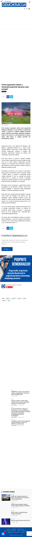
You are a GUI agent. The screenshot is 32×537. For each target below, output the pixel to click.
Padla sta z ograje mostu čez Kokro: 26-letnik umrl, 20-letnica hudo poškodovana (20, 498)
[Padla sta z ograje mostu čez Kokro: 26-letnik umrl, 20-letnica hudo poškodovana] (6, 497)
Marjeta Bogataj (14, 405)
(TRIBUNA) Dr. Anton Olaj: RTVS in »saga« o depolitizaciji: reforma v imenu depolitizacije (20, 393)
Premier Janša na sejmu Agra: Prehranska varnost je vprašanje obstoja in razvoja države (20, 402)
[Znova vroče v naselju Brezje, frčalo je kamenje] (6, 513)
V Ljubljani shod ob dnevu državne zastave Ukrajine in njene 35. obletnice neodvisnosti (20, 422)
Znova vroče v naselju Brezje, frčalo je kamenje (19, 513)
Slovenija (13, 419)
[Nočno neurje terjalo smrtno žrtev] (6, 521)
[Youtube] (29, 9)
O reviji (8, 529)
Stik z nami (24, 530)
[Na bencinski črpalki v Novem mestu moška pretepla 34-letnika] (6, 505)
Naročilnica (16, 532)
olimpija (19, 298)
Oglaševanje (10, 532)
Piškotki (19, 530)
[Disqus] (16, 324)
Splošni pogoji (21, 529)
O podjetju (13, 529)
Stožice (4, 300)
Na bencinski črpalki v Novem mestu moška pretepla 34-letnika (20, 505)
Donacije (23, 532)
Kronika (4, 91)
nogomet (13, 298)
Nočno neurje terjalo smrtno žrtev (20, 520)
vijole (9, 300)
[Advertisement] (16, 46)
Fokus (12, 390)
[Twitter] (26, 9)
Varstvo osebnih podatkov (10, 530)
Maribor (7, 298)
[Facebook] (24, 9)
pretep (24, 298)
